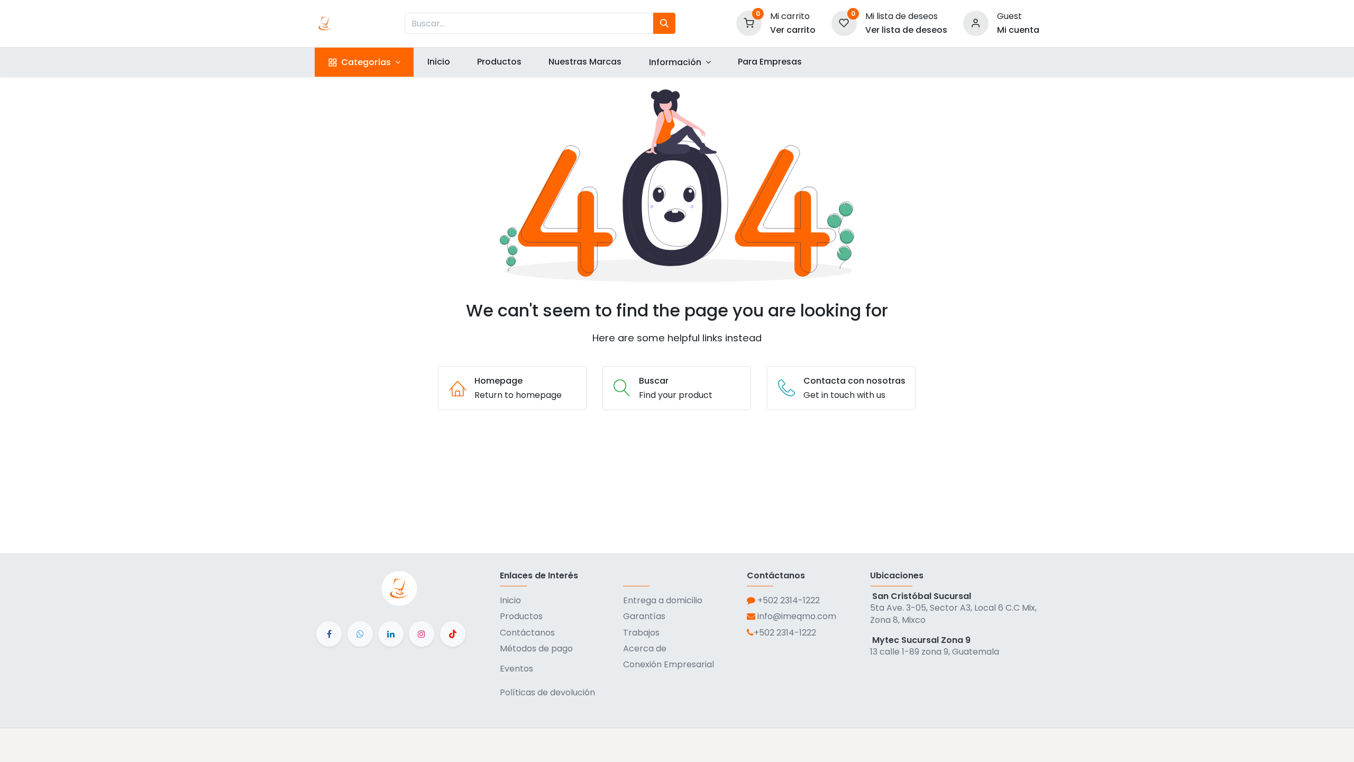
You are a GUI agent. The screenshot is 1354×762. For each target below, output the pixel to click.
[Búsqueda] (664, 23)
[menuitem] (438, 62)
